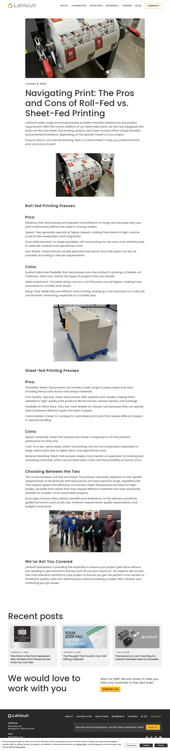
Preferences (131, 745)
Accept (161, 745)
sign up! (153, 727)
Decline (146, 745)
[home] (22, 5)
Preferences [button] (20, 747)
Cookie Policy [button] (81, 744)
